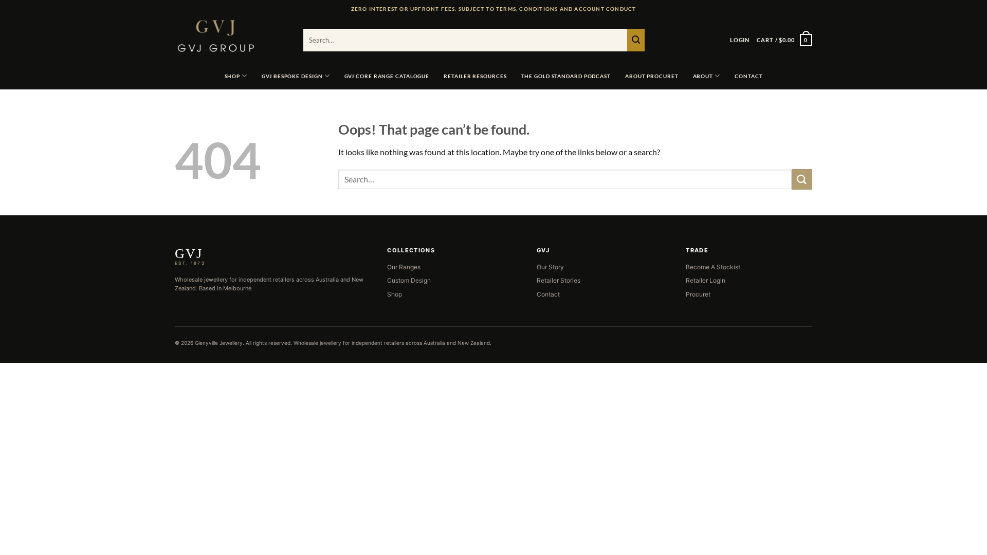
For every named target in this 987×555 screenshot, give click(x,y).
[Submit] (636, 40)
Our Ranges (404, 267)
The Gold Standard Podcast (566, 76)
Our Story (550, 267)
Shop (394, 294)
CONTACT (748, 76)
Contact (548, 294)
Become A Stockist (713, 267)
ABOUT (703, 76)
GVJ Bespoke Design (292, 76)
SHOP (233, 76)
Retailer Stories (558, 280)
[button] (740, 40)
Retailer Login (705, 280)
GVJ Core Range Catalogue (387, 76)
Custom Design (409, 280)
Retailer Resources (475, 76)
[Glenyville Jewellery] (231, 35)
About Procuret (652, 76)
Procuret (698, 294)
